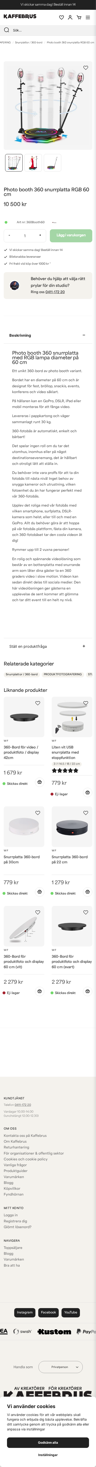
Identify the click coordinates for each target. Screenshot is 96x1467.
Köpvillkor (12, 1189)
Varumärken (14, 1177)
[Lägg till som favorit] (61, 17)
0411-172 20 (55, 292)
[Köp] (39, 782)
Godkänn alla (48, 1442)
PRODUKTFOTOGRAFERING (63, 674)
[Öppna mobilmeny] (87, 17)
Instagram (25, 1312)
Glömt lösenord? (17, 1227)
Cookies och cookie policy (26, 1159)
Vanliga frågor (15, 1165)
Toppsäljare (13, 1248)
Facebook (48, 1312)
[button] (86, 68)
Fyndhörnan (14, 1194)
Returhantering (16, 1147)
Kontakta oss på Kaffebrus (25, 1136)
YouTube (70, 1312)
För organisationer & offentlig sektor (34, 1153)
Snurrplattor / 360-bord (28, 42)
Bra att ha (12, 1266)
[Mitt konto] (70, 17)
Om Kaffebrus (15, 1142)
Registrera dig (15, 1221)
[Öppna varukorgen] (79, 17)
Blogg (8, 1183)
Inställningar (48, 1455)
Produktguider (15, 1171)
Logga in (11, 1215)
